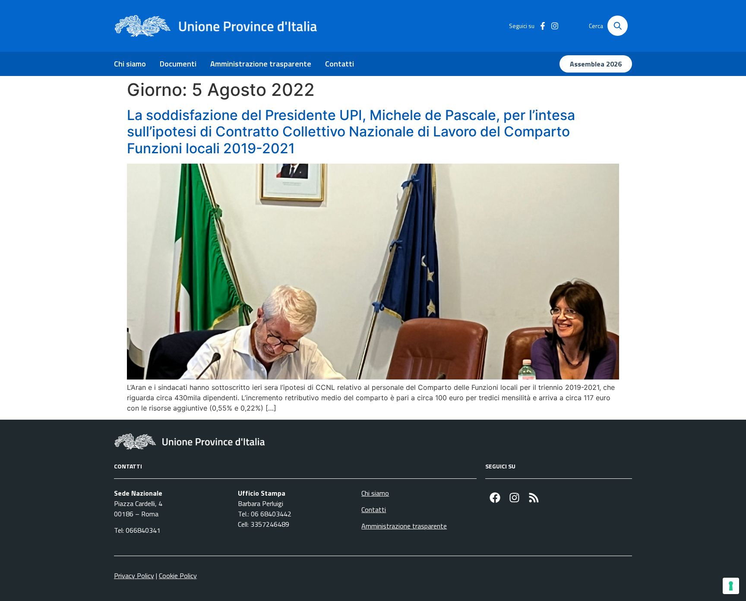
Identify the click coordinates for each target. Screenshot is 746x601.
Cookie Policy (178, 575)
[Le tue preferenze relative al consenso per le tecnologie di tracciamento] (731, 586)
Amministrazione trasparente (260, 64)
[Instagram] (514, 497)
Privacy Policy (134, 575)
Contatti (339, 64)
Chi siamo (130, 64)
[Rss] (534, 497)
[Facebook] (495, 497)
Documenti (178, 64)
